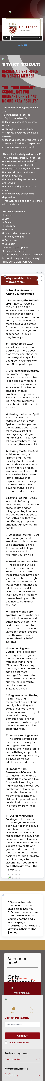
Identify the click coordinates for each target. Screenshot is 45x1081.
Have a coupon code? (19, 1042)
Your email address (14, 1024)
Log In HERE (22, 45)
